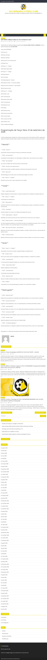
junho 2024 (4, 516)
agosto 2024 (5, 511)
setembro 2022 (5, 572)
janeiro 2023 (4, 561)
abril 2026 (4, 458)
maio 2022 (4, 582)
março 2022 (4, 588)
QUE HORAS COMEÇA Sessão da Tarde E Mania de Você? (7, 412)
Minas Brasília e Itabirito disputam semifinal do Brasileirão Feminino (16, 434)
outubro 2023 (5, 537)
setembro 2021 (5, 604)
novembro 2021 (5, 598)
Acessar (4, 630)
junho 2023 (4, 548)
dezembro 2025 (5, 469)
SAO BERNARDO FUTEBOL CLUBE (23, 11)
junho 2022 (4, 580)
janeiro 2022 (4, 593)
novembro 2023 (5, 535)
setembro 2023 (5, 540)
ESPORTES (3, 38)
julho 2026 (4, 450)
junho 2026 (4, 453)
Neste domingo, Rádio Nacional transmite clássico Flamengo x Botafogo (17, 426)
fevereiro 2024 (5, 527)
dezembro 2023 (5, 532)
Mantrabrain (17, 658)
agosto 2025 (4, 479)
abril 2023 (4, 553)
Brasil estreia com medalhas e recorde (10, 431)
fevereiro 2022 (5, 590)
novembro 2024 (5, 503)
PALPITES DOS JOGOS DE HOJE (22, 652)
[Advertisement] (23, 23)
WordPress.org (5, 638)
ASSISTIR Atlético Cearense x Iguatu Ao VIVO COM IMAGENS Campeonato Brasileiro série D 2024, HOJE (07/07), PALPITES (23, 366)
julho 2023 (4, 545)
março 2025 (4, 493)
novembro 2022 (5, 567)
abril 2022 (4, 585)
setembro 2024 (5, 508)
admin (12, 41)
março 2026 (4, 461)
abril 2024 (4, 522)
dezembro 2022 (5, 564)
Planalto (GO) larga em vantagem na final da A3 (12, 423)
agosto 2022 (4, 574)
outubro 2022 (5, 569)
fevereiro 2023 (5, 559)
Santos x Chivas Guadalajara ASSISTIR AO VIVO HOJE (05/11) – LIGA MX (20, 352)
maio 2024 (4, 519)
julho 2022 (4, 577)
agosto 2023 (4, 543)
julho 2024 (4, 514)
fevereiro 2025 (5, 495)
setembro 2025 (5, 477)
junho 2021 (4, 609)
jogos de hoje (7, 649)
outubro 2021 (5, 601)
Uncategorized (5, 622)
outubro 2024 (5, 506)
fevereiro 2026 (5, 463)
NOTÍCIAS (4, 620)
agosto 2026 (4, 448)
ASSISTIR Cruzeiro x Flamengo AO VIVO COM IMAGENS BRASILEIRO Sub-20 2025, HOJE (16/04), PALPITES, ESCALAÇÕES (22, 400)
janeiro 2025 (4, 498)
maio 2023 (4, 551)
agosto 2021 (4, 606)
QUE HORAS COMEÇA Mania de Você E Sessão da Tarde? (41, 412)
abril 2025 (4, 490)
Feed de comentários (6, 636)
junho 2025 (4, 485)
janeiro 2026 (4, 466)
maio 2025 (4, 487)
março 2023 (4, 556)
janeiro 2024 (4, 530)
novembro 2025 (5, 471)
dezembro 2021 (5, 596)
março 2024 (4, 524)
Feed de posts (5, 633)
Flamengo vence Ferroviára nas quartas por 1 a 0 (12, 429)
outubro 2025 (5, 474)
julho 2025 (4, 482)
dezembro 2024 (5, 500)
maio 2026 (4, 456)
